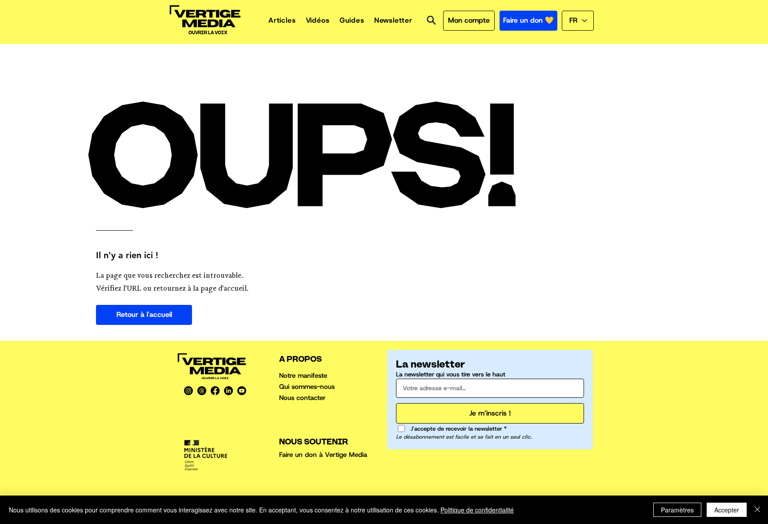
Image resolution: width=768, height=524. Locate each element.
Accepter (726, 509)
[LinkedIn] (228, 390)
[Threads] (201, 390)
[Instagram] (188, 390)
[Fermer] (757, 510)
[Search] (431, 20)
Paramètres (677, 509)
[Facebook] (215, 390)
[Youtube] (241, 390)
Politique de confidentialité (477, 509)
